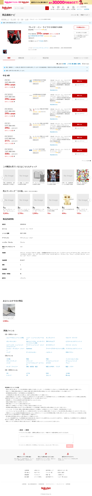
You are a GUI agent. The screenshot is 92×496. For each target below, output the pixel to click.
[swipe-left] (2, 177)
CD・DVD (13, 19)
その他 (26, 19)
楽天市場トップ (5, 19)
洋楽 (22, 19)
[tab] (9, 58)
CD (18, 19)
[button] (58, 8)
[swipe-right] (89, 177)
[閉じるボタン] (90, 22)
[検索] (47, 8)
